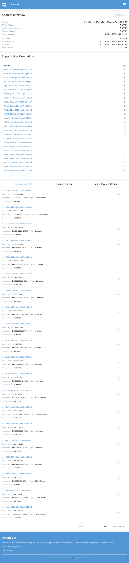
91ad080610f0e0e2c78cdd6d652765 (18, 307)
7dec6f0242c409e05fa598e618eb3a (18, 424)
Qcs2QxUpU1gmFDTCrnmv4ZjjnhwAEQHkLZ (18, 146)
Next (105, 526)
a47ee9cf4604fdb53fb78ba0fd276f (18, 290)
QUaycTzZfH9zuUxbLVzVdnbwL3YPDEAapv (18, 118)
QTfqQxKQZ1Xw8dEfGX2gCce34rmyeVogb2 (18, 110)
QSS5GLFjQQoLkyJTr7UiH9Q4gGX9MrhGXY (18, 102)
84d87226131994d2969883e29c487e (18, 340)
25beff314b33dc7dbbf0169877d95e (18, 474)
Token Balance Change (106, 184)
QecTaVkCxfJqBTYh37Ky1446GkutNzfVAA (18, 158)
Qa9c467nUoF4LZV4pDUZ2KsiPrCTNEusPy (18, 138)
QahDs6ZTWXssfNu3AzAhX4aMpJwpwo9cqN (18, 142)
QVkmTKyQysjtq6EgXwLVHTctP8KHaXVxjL (18, 122)
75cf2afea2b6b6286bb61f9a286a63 (18, 407)
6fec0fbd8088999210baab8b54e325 (18, 507)
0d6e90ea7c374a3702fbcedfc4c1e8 (18, 374)
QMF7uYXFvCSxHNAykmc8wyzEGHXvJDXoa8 (18, 70)
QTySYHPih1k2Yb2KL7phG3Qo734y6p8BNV (18, 114)
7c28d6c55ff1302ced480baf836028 (18, 457)
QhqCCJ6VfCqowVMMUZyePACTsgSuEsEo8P (18, 162)
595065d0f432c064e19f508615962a (18, 257)
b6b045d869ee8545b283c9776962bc (18, 357)
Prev (81, 526)
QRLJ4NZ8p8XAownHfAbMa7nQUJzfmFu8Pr (18, 94)
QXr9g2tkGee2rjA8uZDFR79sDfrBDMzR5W (18, 130)
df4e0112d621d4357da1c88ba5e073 (18, 190)
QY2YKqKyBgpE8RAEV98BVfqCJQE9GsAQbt (18, 134)
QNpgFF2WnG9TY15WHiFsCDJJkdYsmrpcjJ (18, 86)
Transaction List (23, 184)
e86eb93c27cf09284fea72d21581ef (18, 274)
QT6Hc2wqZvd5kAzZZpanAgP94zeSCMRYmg (18, 106)
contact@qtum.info (15, 547)
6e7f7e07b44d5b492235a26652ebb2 (18, 440)
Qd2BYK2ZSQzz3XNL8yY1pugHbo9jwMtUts (18, 150)
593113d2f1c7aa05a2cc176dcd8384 (18, 207)
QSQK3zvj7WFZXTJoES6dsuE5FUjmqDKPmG (18, 98)
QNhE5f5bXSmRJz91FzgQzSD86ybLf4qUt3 (18, 82)
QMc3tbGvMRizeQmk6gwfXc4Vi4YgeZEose (18, 74)
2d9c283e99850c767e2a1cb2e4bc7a (18, 240)
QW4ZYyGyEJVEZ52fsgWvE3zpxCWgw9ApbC (18, 126)
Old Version (7, 550)
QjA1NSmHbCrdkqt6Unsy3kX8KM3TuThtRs (18, 171)
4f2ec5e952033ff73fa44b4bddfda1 (18, 324)
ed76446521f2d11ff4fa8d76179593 (18, 490)
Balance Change (64, 184)
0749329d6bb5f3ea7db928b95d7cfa (18, 390)
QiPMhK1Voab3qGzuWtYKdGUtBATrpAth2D (18, 166)
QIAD (124, 34)
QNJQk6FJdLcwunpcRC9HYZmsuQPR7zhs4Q (18, 78)
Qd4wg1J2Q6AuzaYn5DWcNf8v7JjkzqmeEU (18, 154)
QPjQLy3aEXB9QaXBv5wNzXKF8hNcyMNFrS (18, 90)
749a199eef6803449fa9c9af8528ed (18, 224)
